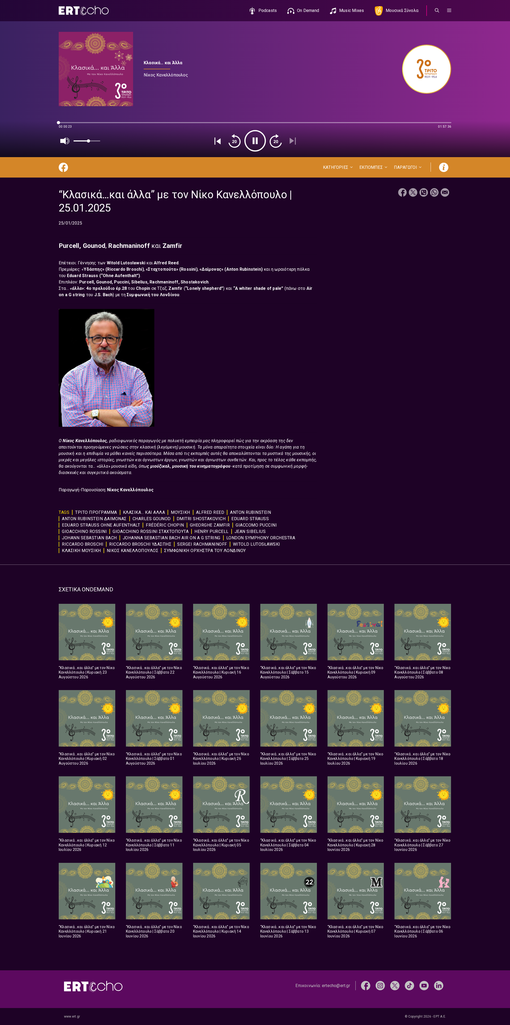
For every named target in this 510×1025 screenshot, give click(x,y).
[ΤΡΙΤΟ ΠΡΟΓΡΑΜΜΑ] (424, 69)
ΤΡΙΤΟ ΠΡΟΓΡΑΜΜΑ (96, 512)
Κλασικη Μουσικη (81, 550)
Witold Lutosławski (126, 262)
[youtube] (424, 985)
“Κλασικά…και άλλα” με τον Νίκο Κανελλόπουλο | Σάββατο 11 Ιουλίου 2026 (154, 845)
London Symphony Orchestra (260, 537)
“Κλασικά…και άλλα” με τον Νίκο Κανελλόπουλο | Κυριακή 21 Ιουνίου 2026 (87, 931)
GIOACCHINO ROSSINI (84, 531)
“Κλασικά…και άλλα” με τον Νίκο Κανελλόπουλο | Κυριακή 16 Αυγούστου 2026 (221, 672)
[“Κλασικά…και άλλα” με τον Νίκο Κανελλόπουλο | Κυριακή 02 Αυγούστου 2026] (87, 718)
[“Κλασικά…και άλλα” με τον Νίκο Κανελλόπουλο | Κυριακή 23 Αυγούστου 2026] (87, 632)
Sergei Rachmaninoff (202, 544)
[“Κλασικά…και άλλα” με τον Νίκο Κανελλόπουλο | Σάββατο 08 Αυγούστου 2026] (422, 632)
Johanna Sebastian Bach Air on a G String (171, 537)
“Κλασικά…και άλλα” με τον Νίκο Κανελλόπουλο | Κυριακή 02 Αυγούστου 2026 (87, 758)
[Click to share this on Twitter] (413, 193)
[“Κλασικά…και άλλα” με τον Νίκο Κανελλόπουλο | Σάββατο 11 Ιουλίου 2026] (154, 804)
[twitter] (395, 985)
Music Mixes (351, 10)
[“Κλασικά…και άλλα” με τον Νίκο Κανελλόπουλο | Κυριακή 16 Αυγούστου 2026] (221, 632)
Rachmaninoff (164, 282)
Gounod (94, 245)
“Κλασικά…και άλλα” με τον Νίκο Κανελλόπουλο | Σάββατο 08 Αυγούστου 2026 (422, 672)
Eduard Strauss (83, 275)
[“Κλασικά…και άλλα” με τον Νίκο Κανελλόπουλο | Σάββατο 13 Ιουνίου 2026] (288, 891)
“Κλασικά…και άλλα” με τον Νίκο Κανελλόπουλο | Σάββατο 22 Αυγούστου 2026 (154, 672)
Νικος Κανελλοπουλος (133, 550)
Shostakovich (195, 282)
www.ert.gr (72, 1016)
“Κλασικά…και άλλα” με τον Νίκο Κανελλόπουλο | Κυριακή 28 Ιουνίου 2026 (356, 845)
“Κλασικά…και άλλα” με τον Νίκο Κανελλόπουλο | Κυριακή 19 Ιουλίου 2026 (356, 758)
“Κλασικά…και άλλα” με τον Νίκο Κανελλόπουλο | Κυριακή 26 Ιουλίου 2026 (221, 758)
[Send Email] (445, 193)
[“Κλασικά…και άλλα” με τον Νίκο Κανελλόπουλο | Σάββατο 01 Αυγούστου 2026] (154, 718)
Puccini (121, 282)
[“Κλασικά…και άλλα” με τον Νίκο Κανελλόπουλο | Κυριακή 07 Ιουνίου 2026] (356, 891)
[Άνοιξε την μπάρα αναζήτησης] (437, 10)
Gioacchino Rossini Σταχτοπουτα (151, 531)
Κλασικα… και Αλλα (144, 512)
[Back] (217, 140)
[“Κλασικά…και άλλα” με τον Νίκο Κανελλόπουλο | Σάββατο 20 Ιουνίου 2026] (154, 891)
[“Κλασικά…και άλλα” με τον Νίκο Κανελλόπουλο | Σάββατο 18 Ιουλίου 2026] (422, 718)
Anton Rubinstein (243, 269)
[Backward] (234, 140)
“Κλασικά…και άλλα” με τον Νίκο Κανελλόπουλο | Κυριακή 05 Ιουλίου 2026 (221, 845)
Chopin (143, 288)
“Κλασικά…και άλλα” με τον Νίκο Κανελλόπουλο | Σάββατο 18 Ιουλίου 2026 (422, 758)
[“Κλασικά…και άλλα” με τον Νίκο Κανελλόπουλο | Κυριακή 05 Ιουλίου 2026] (221, 804)
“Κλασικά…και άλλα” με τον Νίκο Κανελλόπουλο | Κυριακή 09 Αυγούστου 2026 (356, 672)
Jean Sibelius (250, 531)
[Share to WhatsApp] (434, 193)
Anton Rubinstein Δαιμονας (94, 518)
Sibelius (139, 282)
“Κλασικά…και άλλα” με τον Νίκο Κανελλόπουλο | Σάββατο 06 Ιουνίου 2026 (422, 931)
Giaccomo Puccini (256, 525)
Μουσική (180, 512)
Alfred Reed (166, 262)
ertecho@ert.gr (336, 985)
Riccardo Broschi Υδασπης (140, 544)
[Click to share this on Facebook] (402, 193)
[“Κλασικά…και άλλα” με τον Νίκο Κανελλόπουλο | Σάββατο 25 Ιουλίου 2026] (288, 718)
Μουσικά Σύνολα (402, 10)
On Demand (308, 10)
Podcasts (267, 10)
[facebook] (365, 985)
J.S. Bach (103, 294)
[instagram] (380, 985)
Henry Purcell (211, 531)
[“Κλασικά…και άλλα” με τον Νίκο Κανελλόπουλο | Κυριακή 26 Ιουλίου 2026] (221, 718)
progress (67, 125)
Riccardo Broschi (82, 544)
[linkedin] (438, 985)
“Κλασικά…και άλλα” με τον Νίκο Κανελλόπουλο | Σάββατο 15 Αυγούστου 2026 (288, 672)
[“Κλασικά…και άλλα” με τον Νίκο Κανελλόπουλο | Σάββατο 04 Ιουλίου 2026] (288, 804)
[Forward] (275, 140)
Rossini (188, 269)
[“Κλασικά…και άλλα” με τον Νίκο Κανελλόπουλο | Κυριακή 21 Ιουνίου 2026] (87, 891)
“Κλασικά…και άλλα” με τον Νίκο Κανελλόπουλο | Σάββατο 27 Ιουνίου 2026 (422, 845)
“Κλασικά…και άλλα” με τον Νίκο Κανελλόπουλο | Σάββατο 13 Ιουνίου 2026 (288, 931)
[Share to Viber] (423, 193)
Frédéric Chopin (165, 525)
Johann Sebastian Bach (89, 537)
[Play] (255, 141)
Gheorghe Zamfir (210, 525)
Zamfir (176, 288)
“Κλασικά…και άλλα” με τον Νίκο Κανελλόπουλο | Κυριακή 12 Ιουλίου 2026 (87, 845)
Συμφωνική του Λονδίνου (153, 294)
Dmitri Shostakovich (201, 518)
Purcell (69, 245)
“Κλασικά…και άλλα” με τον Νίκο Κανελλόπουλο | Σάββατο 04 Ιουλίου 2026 (288, 845)
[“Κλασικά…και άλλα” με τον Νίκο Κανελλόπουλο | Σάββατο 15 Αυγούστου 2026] (288, 632)
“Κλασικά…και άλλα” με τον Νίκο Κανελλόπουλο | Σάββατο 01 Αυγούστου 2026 (154, 758)
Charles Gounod (152, 518)
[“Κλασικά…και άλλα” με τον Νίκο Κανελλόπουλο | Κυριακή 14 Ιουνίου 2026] (221, 891)
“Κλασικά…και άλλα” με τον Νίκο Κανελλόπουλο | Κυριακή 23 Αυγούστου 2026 (87, 672)
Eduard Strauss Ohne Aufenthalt (101, 525)
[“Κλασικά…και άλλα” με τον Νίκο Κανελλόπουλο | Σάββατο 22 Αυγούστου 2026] (154, 632)
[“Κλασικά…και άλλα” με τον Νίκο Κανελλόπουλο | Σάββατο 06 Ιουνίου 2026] (422, 891)
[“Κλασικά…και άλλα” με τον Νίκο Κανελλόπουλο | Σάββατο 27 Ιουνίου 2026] (422, 804)
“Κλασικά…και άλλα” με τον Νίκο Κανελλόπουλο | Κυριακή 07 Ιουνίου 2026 (356, 931)
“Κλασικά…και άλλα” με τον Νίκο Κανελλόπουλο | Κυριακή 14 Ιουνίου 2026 (221, 931)
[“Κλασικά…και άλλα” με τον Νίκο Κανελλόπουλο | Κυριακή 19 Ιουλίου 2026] (356, 718)
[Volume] (65, 141)
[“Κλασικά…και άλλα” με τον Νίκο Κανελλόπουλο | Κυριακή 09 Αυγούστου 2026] (356, 632)
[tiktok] (409, 985)
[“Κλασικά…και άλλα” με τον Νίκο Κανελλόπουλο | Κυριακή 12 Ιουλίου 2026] (87, 804)
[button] (449, 11)
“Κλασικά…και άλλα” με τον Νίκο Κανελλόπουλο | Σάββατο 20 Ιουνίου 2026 (154, 931)
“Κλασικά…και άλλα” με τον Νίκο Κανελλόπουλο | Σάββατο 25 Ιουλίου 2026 (288, 758)
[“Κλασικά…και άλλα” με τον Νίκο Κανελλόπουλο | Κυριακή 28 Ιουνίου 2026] (356, 804)
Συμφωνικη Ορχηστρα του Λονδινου (205, 550)
